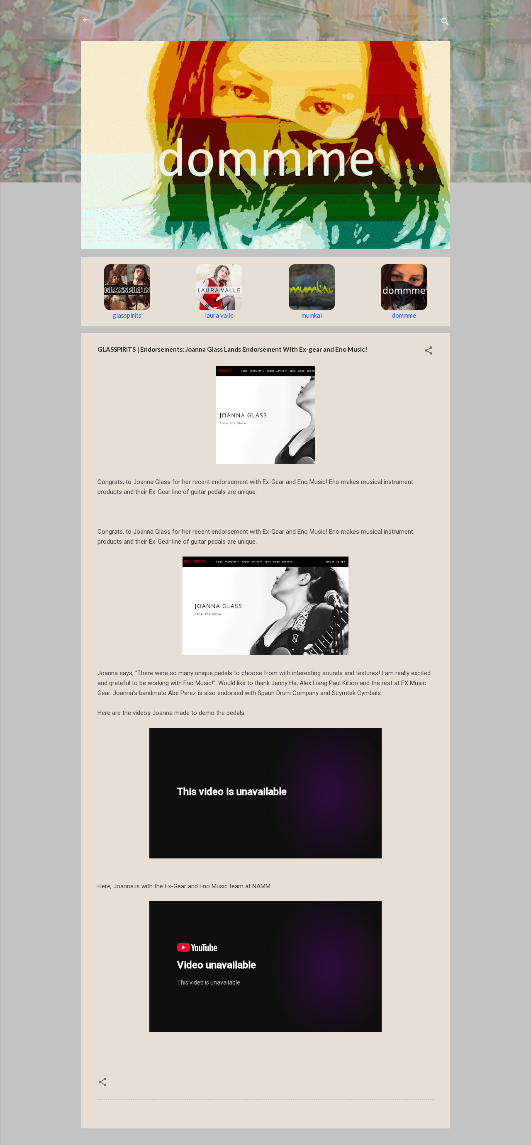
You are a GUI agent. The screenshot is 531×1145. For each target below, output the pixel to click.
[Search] (445, 22)
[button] (429, 351)
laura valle (219, 315)
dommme (404, 315)
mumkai (312, 315)
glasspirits (126, 315)
